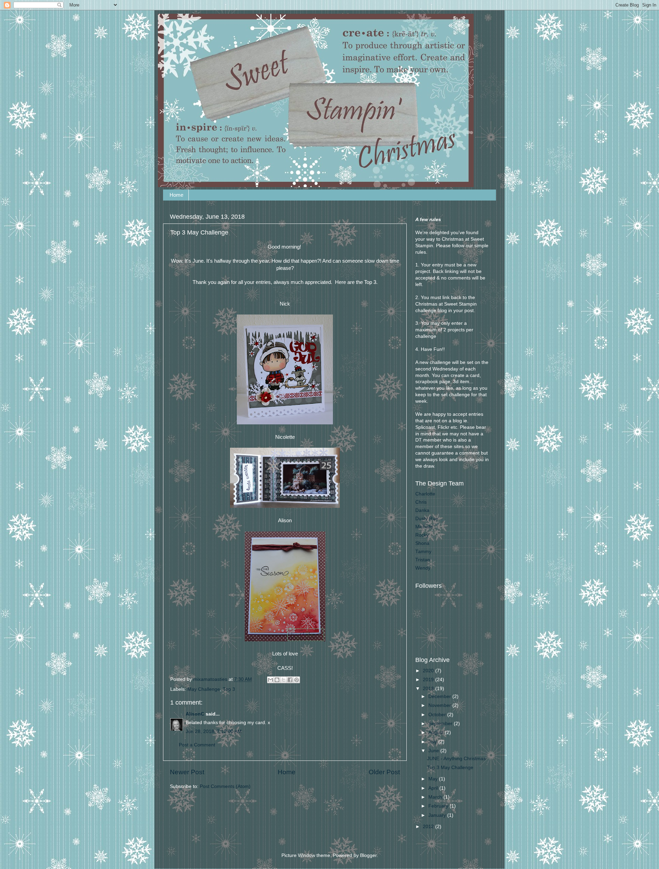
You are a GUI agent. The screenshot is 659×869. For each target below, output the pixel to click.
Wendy (422, 568)
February (439, 806)
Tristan (422, 559)
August (436, 732)
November (440, 705)
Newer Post (187, 772)
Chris (421, 502)
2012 (429, 826)
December (440, 696)
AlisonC (195, 714)
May (433, 778)
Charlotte (425, 493)
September (441, 723)
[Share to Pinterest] (296, 679)
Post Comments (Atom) (225, 786)
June (434, 750)
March (435, 797)
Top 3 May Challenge (450, 767)
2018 (429, 688)
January (437, 815)
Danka (422, 510)
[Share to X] (283, 679)
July (433, 741)
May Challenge (203, 689)
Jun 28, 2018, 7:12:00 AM (214, 731)
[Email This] (270, 679)
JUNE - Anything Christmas (456, 758)
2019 (429, 679)
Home (176, 195)
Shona (422, 543)
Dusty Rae (426, 518)
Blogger (368, 855)
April (433, 788)
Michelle (424, 526)
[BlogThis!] (277, 679)
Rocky (422, 535)
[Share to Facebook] (290, 679)
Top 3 (229, 689)
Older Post (384, 772)
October (437, 714)
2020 (429, 670)
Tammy (423, 551)
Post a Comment (197, 744)
